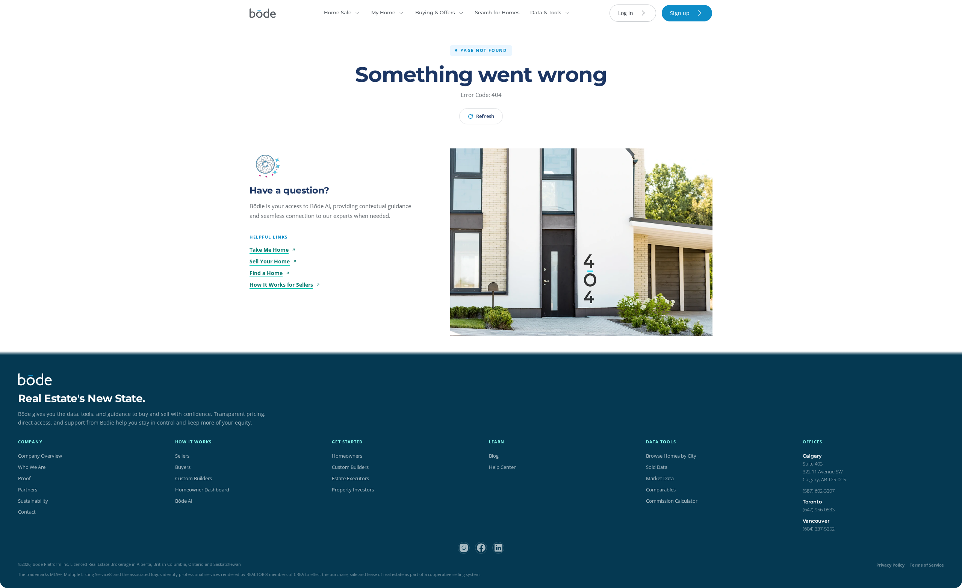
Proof (24, 478)
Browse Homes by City (671, 455)
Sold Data (656, 467)
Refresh (485, 116)
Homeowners (347, 455)
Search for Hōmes (497, 12)
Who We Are (31, 467)
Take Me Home (269, 249)
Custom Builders (193, 478)
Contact (27, 511)
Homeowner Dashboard (202, 489)
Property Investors (353, 489)
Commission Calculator (671, 500)
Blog (494, 455)
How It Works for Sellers (281, 284)
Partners (27, 489)
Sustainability (33, 500)
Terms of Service (927, 565)
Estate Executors (350, 478)
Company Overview (40, 455)
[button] (265, 164)
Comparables (661, 489)
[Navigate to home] (263, 13)
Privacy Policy (890, 565)
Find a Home (266, 273)
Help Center (502, 467)
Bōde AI (183, 500)
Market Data (660, 478)
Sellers (182, 455)
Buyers (183, 467)
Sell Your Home (270, 261)
